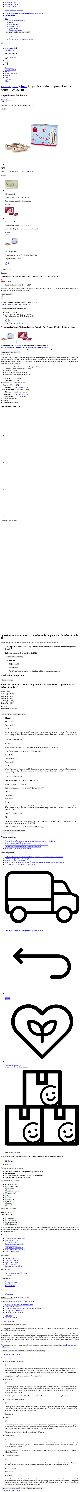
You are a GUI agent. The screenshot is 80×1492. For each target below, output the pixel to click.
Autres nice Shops (11, 1317)
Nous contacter (14, 28)
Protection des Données (13, 1306)
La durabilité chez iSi (10, 399)
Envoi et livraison (11, 1242)
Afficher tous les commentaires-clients (13, 714)
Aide (6, 19)
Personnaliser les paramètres (35, 1350)
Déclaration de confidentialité (10, 1354)
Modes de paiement (15, 26)
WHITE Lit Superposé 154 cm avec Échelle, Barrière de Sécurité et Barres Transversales (34, 857)
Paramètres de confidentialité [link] (14, 1312)
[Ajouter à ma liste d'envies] (1, 296)
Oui (33, 751)
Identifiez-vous (10, 50)
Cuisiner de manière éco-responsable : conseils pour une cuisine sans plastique (30, 841)
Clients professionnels (12, 1251)
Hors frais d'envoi (27, 171)
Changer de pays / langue (21, 1297)
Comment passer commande (14, 1244)
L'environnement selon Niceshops (16, 1273)
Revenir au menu (10, 2)
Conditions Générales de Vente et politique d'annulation (23, 1308)
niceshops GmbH (16, 1301)
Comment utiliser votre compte (15, 1238)
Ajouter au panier (7, 294)
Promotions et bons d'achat (14, 1248)
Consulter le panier (11, 6)
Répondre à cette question (14, 657)
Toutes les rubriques (15, 30)
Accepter (4, 1350)
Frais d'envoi (13, 24)
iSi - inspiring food (14, 86)
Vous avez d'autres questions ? (15, 1249)
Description (6, 354)
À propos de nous (11, 1282)
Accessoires (6, 400)
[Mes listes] (6, 60)
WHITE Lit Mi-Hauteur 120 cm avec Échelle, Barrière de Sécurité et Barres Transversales (34, 862)
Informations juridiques (10, 402)
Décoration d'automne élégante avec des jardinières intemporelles (26, 845)
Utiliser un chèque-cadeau (13, 1266)
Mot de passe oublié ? (12, 1262)
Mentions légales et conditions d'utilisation (19, 1305)
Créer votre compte (11, 1260)
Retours (11, 22)
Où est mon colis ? (11, 1264)
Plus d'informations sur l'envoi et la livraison (15, 304)
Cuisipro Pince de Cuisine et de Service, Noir (20, 864)
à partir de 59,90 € (24, 13)
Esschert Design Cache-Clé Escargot (17, 859)
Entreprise (8, 1316)
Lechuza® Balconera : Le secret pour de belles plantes (23, 847)
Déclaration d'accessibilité (13, 1310)
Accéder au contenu (11, 4)
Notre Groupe (9, 1284)
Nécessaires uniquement (16, 1350)
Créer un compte (10, 57)
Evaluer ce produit (7, 680)
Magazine (8, 1275)
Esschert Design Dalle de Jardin (15, 860)
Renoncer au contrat (7, 1321)
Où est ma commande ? (17, 21)
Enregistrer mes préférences (10, 1488)
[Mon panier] (42, 63)
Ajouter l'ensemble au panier (10, 352)
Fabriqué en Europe (21, 394)
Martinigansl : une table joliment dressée (18, 848)
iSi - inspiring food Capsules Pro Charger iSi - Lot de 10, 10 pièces (24, 347)
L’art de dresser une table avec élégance (18, 843)
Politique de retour (11, 1246)
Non (39, 751)
